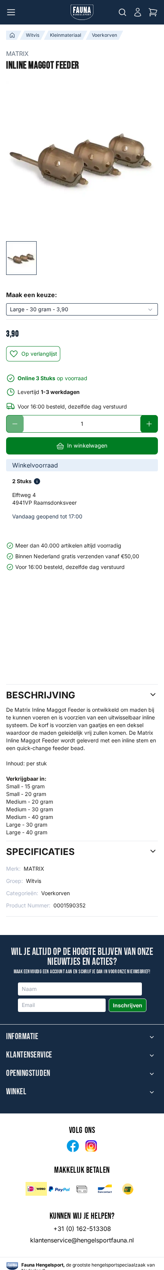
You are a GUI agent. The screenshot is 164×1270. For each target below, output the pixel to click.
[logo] (12, 1266)
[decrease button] (15, 424)
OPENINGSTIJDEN (28, 1073)
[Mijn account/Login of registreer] (137, 12)
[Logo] (82, 12)
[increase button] (149, 424)
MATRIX (17, 53)
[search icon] (122, 12)
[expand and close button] (152, 1037)
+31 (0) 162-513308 (82, 1228)
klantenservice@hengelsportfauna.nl (82, 1240)
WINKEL (16, 1092)
